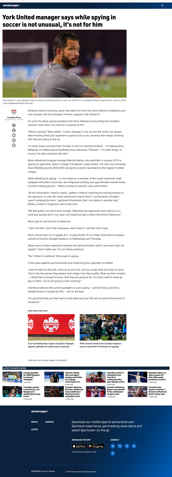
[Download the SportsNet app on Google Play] (96, 446)
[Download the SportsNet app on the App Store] (79, 446)
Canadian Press (14, 117)
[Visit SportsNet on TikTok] (112, 453)
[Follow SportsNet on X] (112, 446)
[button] (162, 5)
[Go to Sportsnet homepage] (11, 6)
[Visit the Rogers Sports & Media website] (43, 471)
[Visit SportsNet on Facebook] (126, 446)
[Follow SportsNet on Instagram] (133, 446)
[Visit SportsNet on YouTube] (119, 446)
